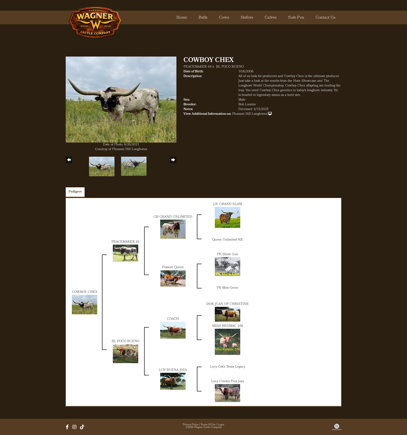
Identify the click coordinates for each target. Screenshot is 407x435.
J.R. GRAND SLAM (227, 204)
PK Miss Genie (227, 288)
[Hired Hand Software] (336, 428)
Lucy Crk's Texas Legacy (227, 367)
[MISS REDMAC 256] (227, 342)
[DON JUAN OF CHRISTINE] (227, 314)
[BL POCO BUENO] (125, 354)
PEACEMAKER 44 (197, 67)
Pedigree (75, 192)
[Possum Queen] (173, 278)
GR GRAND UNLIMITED (173, 217)
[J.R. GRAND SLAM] (227, 217)
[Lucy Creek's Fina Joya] (227, 393)
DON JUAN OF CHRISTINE (227, 304)
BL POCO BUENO (230, 67)
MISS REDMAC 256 (227, 326)
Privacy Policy (191, 425)
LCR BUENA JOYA (173, 370)
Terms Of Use (208, 425)
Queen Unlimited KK (227, 240)
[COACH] (173, 330)
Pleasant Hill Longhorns (249, 114)
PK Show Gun (227, 254)
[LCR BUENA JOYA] (173, 381)
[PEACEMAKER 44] (125, 253)
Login (221, 425)
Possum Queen (173, 267)
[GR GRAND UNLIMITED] (173, 229)
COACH (173, 319)
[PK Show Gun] (227, 266)
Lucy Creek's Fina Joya (227, 381)
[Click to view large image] (121, 100)
